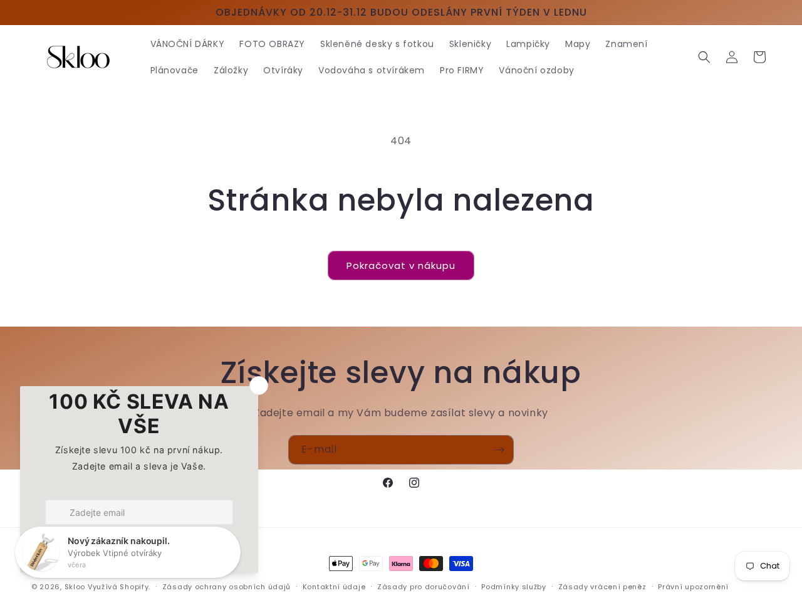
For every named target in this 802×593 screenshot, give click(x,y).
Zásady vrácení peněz (602, 586)
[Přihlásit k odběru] (499, 449)
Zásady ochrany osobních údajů (226, 586)
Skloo (75, 587)
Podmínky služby (513, 586)
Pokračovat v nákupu (401, 265)
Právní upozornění (693, 586)
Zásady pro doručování (423, 586)
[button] (704, 57)
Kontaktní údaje (334, 586)
